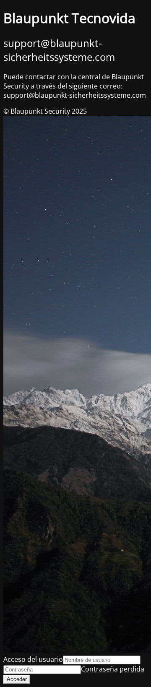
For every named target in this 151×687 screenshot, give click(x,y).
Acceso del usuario (33, 659)
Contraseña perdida (112, 669)
